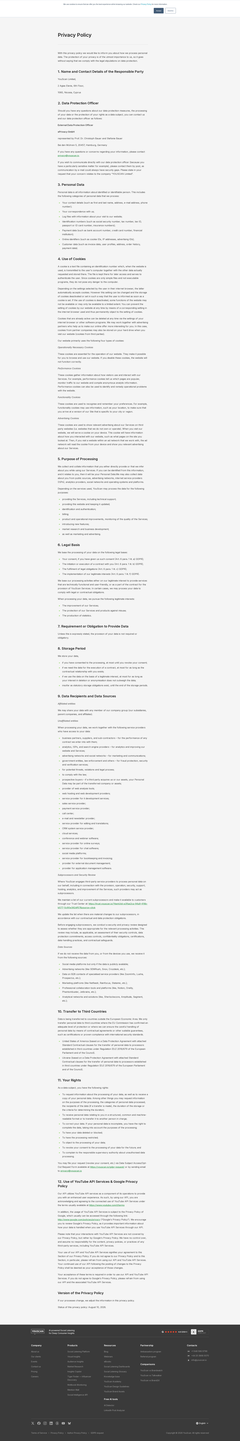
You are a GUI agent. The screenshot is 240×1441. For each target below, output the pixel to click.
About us (35, 1351)
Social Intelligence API (78, 1395)
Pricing (34, 1371)
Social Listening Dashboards (117, 1366)
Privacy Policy (146, 4)
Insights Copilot (74, 1371)
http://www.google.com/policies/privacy (79, 1219)
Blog (106, 1351)
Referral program (148, 1356)
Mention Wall (73, 1390)
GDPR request (97, 1433)
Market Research (75, 1366)
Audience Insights (76, 1361)
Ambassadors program (150, 1351)
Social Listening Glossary (115, 1371)
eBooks (107, 1361)
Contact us (36, 1366)
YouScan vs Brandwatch (151, 1370)
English (202, 1423)
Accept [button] (158, 10)
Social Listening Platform (79, 1351)
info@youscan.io (199, 1360)
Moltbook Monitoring (77, 1385)
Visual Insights (74, 1356)
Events (34, 1361)
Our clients (36, 1356)
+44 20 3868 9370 (200, 1355)
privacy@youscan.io (68, 155)
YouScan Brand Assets (114, 1391)
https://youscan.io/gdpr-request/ (107, 1167)
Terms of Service (39, 1433)
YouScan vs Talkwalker (151, 1375)
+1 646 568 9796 (199, 1351)
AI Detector (109, 1405)
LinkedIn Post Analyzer (114, 1410)
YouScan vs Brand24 (149, 1380)
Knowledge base (112, 1376)
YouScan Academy (112, 1381)
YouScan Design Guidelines (116, 1386)
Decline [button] (170, 10)
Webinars (108, 1356)
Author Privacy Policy (77, 1433)
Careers (34, 1376)
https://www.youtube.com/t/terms (106, 1205)
